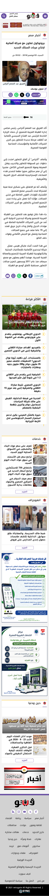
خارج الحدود (38, 832)
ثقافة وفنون (36, 825)
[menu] (45, 16)
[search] (4, 16)
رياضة (18, 818)
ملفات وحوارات (18, 853)
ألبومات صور (23, 846)
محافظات (11, 825)
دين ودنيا (12, 839)
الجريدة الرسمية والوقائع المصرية (24, 867)
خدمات (25, 832)
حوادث (23, 825)
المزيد (24, 492)
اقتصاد (8, 818)
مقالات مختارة (12, 832)
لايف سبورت (24, 874)
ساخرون (36, 846)
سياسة (27, 818)
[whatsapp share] (16, 95)
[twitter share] (22, 95)
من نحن (40, 881)
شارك (35, 94)
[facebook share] (28, 95)
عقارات (38, 839)
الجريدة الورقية (24, 860)
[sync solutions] (24, 892)
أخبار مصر (39, 818)
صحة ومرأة (26, 839)
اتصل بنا (30, 881)
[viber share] (7, 276)
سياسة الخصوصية (13, 881)
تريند (11, 846)
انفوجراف (33, 853)
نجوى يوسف (37, 89)
